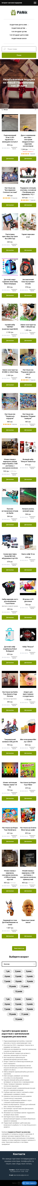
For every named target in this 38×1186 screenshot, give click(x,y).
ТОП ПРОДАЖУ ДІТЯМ (19, 31)
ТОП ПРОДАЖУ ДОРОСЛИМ (19, 35)
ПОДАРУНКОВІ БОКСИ (19, 38)
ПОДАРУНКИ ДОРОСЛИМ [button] (18, 25)
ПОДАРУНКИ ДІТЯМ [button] (18, 28)
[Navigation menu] (35, 3)
